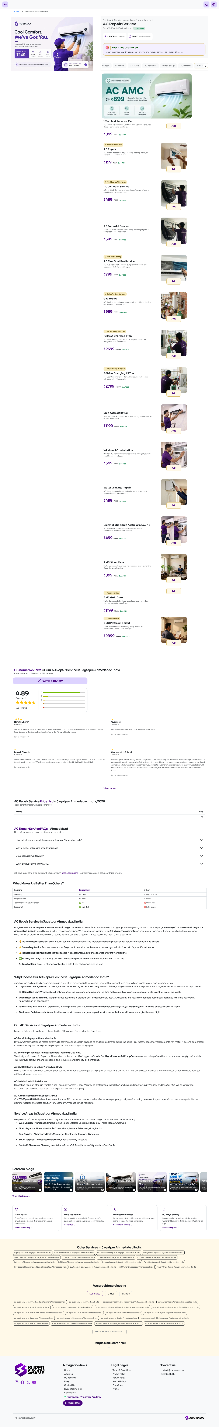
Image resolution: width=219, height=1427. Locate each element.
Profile (115, 1389)
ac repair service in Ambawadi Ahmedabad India (177, 1302)
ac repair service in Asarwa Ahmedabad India (84, 1312)
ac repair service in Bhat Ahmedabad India (31, 1323)
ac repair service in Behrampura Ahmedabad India (77, 1318)
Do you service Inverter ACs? (30, 856)
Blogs (67, 1381)
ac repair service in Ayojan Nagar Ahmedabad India (165, 1312)
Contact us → (69, 1225)
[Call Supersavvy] (206, 4)
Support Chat (74, 1403)
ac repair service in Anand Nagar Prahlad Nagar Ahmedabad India (122, 1307)
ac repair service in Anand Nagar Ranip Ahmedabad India (175, 1307)
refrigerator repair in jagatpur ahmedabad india (163, 1252)
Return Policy (118, 1377)
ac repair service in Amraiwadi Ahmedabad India (72, 1307)
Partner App (73, 1397)
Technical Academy (91, 1397)
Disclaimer (117, 1385)
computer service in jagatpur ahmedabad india (74, 1252)
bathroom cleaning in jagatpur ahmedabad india (34, 1262)
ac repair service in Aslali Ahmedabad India (123, 1312)
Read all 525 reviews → (122, 1225)
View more (110, 788)
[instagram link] (18, 1383)
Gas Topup (134, 66)
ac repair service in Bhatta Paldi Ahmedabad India (72, 1323)
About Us (68, 1374)
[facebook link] (23, 1383)
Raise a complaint (69, 873)
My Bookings (70, 1377)
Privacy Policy (118, 1374)
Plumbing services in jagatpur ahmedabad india (164, 1262)
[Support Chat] (214, 4)
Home (16, 11)
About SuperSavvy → (23, 1227)
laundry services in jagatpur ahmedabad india (121, 1262)
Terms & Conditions (121, 1370)
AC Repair (105, 66)
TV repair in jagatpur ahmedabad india (78, 1257)
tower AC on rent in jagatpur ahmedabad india (176, 1267)
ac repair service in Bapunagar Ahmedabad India (33, 1318)
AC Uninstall (185, 66)
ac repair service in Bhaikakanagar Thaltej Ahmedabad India (165, 1318)
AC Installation (151, 66)
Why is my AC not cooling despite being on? (37, 848)
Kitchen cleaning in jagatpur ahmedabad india (156, 1257)
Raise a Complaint (72, 1389)
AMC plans (201, 66)
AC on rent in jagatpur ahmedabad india (136, 1267)
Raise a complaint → (170, 1227)
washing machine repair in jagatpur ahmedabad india (36, 1257)
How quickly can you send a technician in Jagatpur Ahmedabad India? (49, 840)
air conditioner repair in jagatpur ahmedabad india (118, 1252)
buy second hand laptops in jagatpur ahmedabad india (93, 1267)
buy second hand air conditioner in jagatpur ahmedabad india (40, 1267)
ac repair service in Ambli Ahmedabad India (31, 1307)
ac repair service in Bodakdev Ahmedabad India (164, 1323)
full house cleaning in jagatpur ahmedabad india (78, 1262)
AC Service (119, 66)
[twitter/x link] (29, 1383)
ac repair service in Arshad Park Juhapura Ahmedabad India (38, 1312)
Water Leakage (168, 66)
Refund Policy (119, 1381)
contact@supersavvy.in (172, 1370)
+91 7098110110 (168, 1374)
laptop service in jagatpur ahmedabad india (32, 1252)
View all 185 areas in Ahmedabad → (109, 1331)
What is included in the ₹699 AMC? (32, 863)
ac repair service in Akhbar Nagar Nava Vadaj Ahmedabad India (128, 1302)
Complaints (70, 1392)
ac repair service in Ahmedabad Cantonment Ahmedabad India (39, 1302)
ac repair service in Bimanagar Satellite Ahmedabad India (118, 1323)
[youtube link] (35, 1383)
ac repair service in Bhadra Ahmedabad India (119, 1318)
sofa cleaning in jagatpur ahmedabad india (116, 1257)
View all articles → (21, 1196)
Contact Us (69, 1385)
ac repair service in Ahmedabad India (84, 1302)
